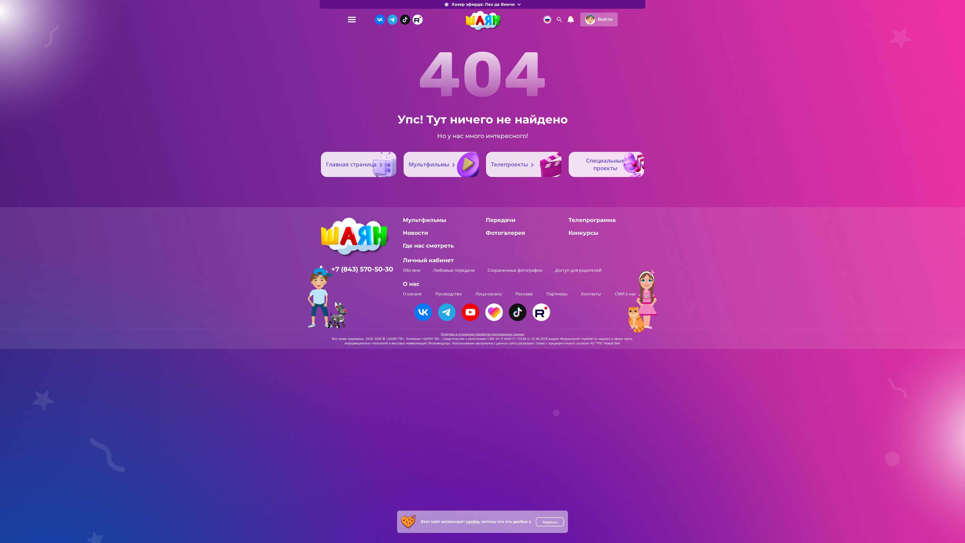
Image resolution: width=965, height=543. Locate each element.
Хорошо (550, 521)
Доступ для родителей (578, 270)
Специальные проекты (605, 164)
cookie (472, 521)
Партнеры (557, 294)
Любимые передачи (454, 270)
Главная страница (351, 164)
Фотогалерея (505, 233)
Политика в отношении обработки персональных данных (482, 334)
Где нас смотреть (428, 245)
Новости (415, 233)
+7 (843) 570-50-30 (362, 269)
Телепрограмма (592, 220)
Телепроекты (509, 164)
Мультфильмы (429, 164)
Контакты (591, 294)
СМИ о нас (625, 294)
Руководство (449, 294)
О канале (412, 294)
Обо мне (411, 270)
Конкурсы (583, 233)
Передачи (501, 220)
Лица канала (488, 294)
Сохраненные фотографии (515, 270)
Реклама (524, 294)
